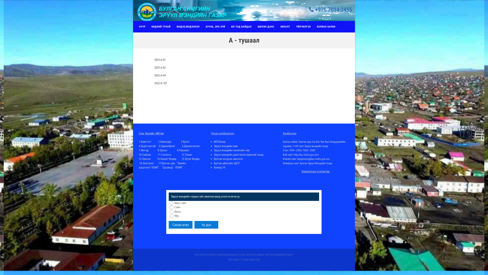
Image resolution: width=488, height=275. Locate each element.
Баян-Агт (146, 141)
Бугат (186, 141)
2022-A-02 (160, 67)
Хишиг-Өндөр (168, 159)
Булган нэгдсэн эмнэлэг (228, 159)
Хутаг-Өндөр (192, 159)
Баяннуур (165, 141)
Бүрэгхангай (148, 146)
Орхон (163, 150)
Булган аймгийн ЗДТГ (227, 163)
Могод (144, 150)
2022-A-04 (160, 75)
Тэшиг (188, 154)
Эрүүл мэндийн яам (226, 146)
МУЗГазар (219, 141)
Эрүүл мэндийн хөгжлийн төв (232, 150)
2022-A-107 (160, 83)
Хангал (146, 159)
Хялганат (148, 163)
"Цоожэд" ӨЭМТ (172, 167)
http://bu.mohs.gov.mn (306, 154)
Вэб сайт (233, 259)
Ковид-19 (219, 167)
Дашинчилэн (192, 146)
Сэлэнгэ (166, 154)
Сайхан (146, 154)
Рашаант (184, 150)
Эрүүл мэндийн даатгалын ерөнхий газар (238, 154)
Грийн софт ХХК (251, 259)
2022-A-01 (160, 59)
